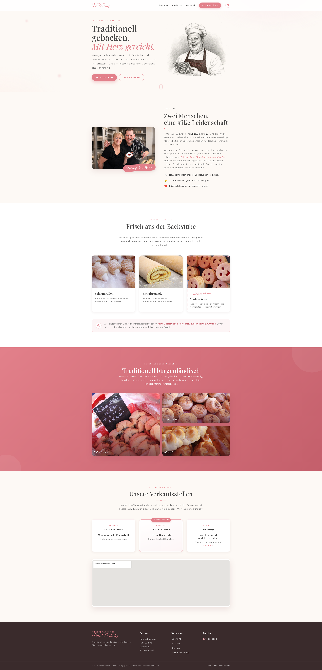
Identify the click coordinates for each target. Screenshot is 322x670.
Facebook (208, 545)
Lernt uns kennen (131, 77)
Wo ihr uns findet (210, 5)
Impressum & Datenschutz (218, 666)
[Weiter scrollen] (161, 86)
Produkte (177, 5)
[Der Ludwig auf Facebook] (227, 5)
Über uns (163, 5)
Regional (190, 5)
